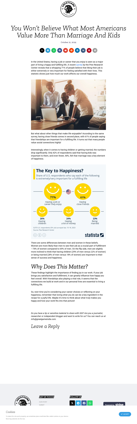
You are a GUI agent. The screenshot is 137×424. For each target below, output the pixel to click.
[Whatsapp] (90, 403)
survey (79, 64)
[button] (42, 50)
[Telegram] (78, 403)
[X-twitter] (72, 403)
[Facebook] (84, 403)
